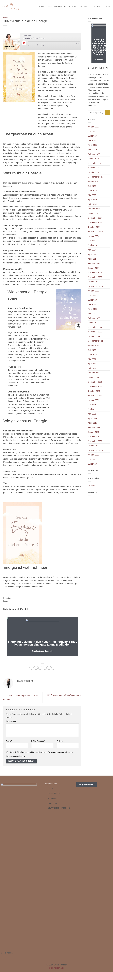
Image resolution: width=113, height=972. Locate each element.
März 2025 (92, 204)
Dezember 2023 (95, 272)
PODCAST (72, 7)
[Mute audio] (30, 45)
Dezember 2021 (95, 382)
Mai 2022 (92, 359)
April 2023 (92, 309)
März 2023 (92, 313)
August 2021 (93, 400)
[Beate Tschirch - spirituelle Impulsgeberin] (11, 6)
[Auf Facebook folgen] (3, 956)
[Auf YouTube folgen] (14, 956)
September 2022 (95, 341)
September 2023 (95, 286)
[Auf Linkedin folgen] (11, 956)
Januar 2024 (93, 268)
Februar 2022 (94, 373)
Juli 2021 (92, 405)
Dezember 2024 (95, 218)
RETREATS (85, 7)
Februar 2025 (94, 209)
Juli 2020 (92, 459)
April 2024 (92, 254)
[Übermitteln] (107, 112)
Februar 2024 (94, 263)
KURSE (97, 7)
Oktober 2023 (94, 282)
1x (43, 45)
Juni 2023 (92, 300)
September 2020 (95, 450)
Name (9, 741)
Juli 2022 (92, 350)
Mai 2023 (92, 304)
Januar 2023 (93, 323)
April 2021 (92, 418)
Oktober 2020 (94, 446)
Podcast (6, 17)
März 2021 (92, 423)
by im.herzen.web (56, 968)
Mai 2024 (92, 250)
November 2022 (95, 332)
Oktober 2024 (94, 227)
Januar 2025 (93, 213)
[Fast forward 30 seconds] (49, 45)
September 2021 (95, 395)
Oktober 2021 (94, 391)
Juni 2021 (92, 409)
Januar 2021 (93, 432)
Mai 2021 (92, 414)
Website (60, 741)
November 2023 (95, 277)
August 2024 (93, 236)
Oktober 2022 (94, 336)
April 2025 (92, 200)
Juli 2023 (92, 295)
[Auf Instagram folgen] (6, 956)
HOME (41, 7)
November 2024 (95, 222)
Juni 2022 (92, 354)
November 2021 (95, 386)
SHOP (107, 7)
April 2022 (92, 364)
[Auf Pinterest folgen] (8, 956)
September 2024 (95, 231)
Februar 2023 (94, 318)
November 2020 (95, 441)
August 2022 (93, 345)
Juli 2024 (92, 241)
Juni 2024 (92, 245)
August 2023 (93, 291)
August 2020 (93, 455)
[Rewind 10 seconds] (37, 45)
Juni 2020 (92, 464)
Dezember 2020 (95, 436)
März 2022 (92, 368)
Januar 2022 (93, 377)
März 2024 (92, 259)
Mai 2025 (92, 195)
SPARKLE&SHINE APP (56, 7)
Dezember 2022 (95, 327)
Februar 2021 (94, 427)
